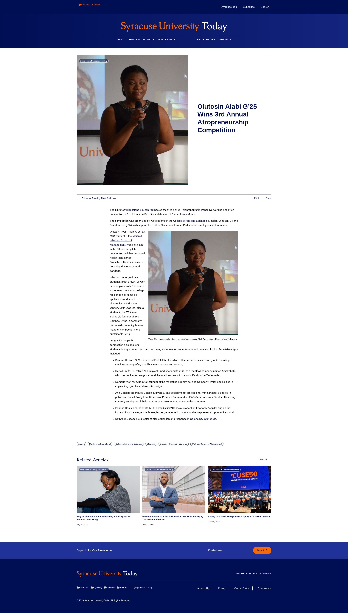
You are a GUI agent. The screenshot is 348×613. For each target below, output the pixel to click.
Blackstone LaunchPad (140, 209)
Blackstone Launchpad (100, 444)
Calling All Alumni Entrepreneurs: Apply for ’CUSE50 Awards (239, 516)
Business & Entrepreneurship (93, 61)
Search (265, 6)
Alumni (81, 444)
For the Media (167, 39)
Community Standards (203, 418)
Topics (133, 39)
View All (263, 459)
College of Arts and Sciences (190, 220)
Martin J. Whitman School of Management (126, 240)
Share (268, 198)
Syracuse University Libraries (173, 444)
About (121, 39)
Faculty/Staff (206, 39)
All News (148, 39)
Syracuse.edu (229, 7)
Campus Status (241, 588)
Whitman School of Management (207, 444)
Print (256, 198)
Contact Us (253, 573)
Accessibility (203, 588)
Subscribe (249, 6)
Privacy (222, 588)
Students (225, 39)
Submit (260, 550)
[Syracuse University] (96, 7)
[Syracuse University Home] (174, 26)
